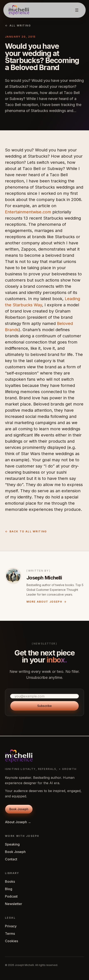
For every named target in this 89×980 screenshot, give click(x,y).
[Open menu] (76, 10)
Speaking (12, 844)
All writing (20, 25)
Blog (8, 889)
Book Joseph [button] (18, 809)
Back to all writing (28, 531)
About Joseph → (18, 822)
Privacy (11, 926)
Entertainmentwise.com (28, 211)
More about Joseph (44, 601)
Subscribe (44, 706)
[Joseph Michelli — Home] (18, 10)
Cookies (11, 941)
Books (10, 881)
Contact (11, 859)
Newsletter (13, 904)
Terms (10, 933)
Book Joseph (15, 852)
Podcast (11, 896)
